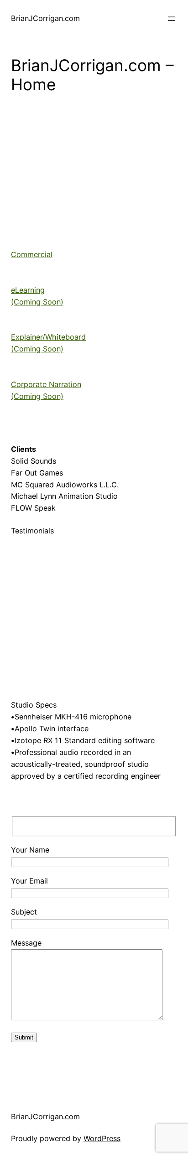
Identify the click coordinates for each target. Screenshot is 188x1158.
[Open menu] (171, 18)
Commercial (31, 254)
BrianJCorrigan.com (45, 18)
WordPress (102, 1138)
